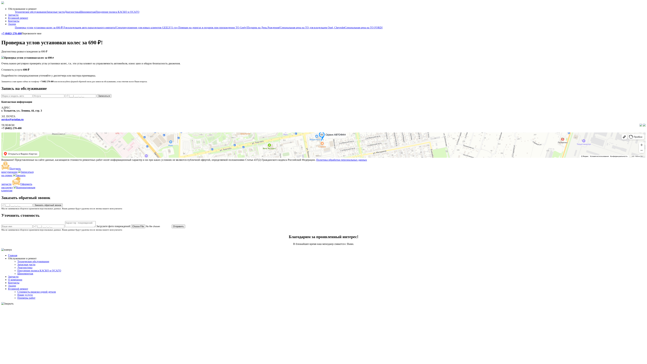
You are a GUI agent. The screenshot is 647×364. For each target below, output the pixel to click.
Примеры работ (26, 297)
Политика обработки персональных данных (341, 159)
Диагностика (72, 11)
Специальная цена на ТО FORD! (364, 27)
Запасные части (56, 11)
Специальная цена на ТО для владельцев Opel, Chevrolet (312, 27)
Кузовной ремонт (18, 18)
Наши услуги (25, 294)
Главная (12, 255)
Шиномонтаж (88, 11)
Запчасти (13, 14)
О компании (15, 279)
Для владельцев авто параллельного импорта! (89, 27)
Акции (12, 24)
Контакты (13, 21)
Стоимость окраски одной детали (36, 291)
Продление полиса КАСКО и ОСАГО (117, 11)
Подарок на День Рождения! (263, 27)
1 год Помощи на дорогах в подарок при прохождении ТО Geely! (209, 27)
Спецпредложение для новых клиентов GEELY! (144, 27)
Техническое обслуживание (31, 11)
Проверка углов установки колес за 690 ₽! (39, 27)
